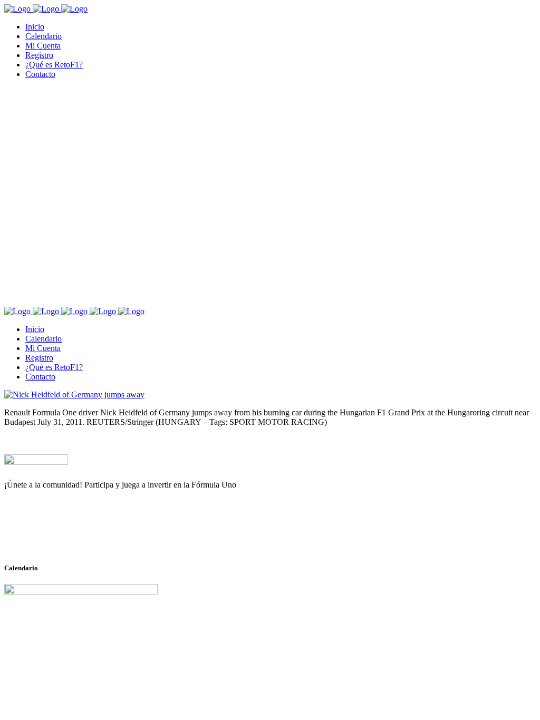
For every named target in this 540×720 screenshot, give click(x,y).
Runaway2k (55, 536)
